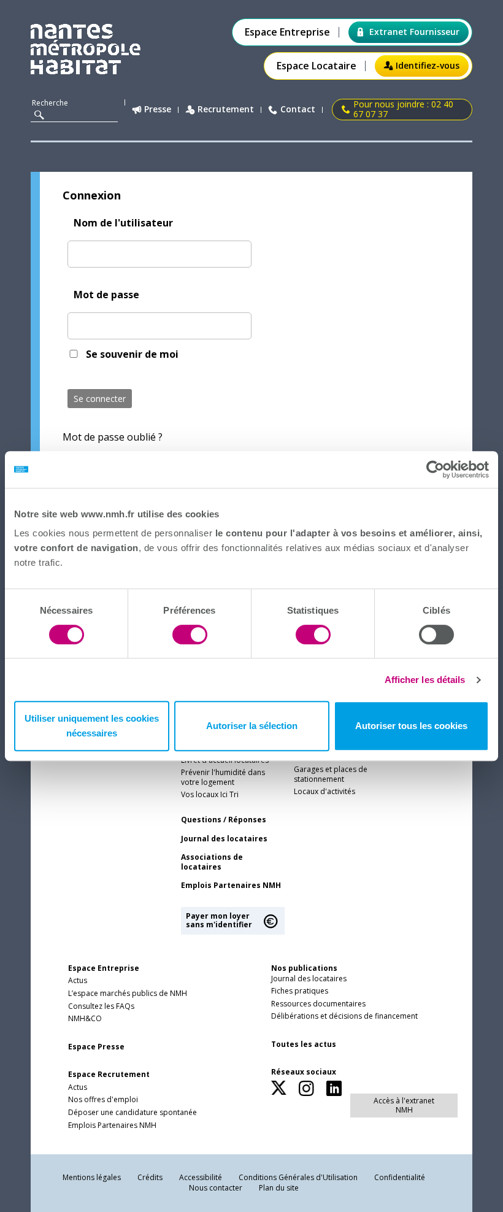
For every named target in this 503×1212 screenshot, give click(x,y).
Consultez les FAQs (101, 1006)
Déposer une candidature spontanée (132, 1112)
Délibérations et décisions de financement (344, 1016)
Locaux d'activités (324, 792)
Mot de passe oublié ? (113, 437)
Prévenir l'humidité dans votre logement (223, 777)
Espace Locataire (316, 66)
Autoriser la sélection (252, 725)
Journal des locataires (224, 839)
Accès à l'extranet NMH (404, 1104)
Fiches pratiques (299, 991)
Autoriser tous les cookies (411, 725)
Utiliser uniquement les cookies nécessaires (92, 725)
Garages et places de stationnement (330, 774)
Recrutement (226, 109)
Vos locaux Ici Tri (210, 795)
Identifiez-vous (427, 65)
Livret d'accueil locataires (225, 760)
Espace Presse (96, 1047)
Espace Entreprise (287, 32)
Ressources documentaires (318, 1004)
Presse (157, 109)
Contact (297, 109)
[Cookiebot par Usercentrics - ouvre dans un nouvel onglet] (435, 469)
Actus (77, 981)
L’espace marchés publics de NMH (127, 993)
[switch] (189, 634)
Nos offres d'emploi (103, 1100)
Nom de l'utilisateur (123, 223)
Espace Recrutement (109, 1074)
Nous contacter (215, 1188)
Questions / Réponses (223, 820)
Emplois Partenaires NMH (231, 885)
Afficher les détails (425, 679)
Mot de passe (106, 294)
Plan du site (279, 1188)
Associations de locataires (212, 862)
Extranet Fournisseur (414, 31)
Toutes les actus (303, 1044)
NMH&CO (85, 1019)
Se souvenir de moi (132, 354)
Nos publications (304, 968)
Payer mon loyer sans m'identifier (219, 920)
